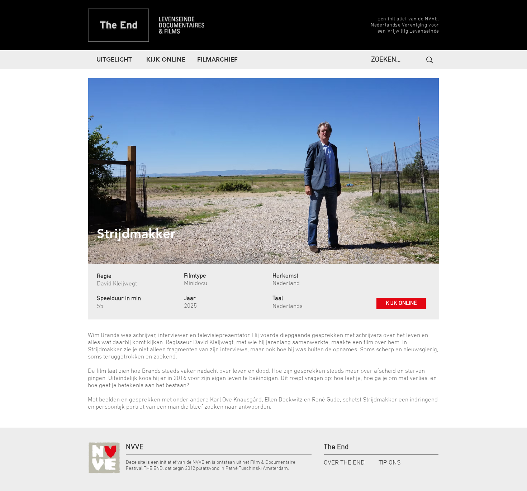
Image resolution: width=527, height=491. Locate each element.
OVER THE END (344, 463)
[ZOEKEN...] (428, 60)
